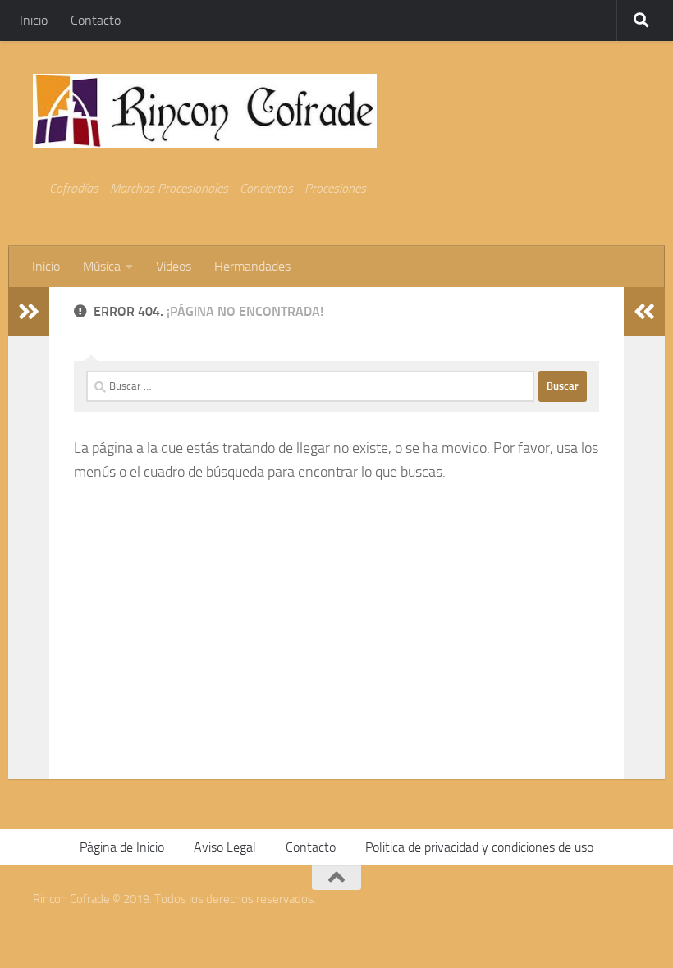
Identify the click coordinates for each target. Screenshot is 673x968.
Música (102, 266)
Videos (173, 266)
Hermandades (252, 266)
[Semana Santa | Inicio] (205, 111)
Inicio (34, 20)
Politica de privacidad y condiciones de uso (479, 847)
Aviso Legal (225, 847)
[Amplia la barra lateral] (28, 311)
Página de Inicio (122, 847)
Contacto (96, 20)
